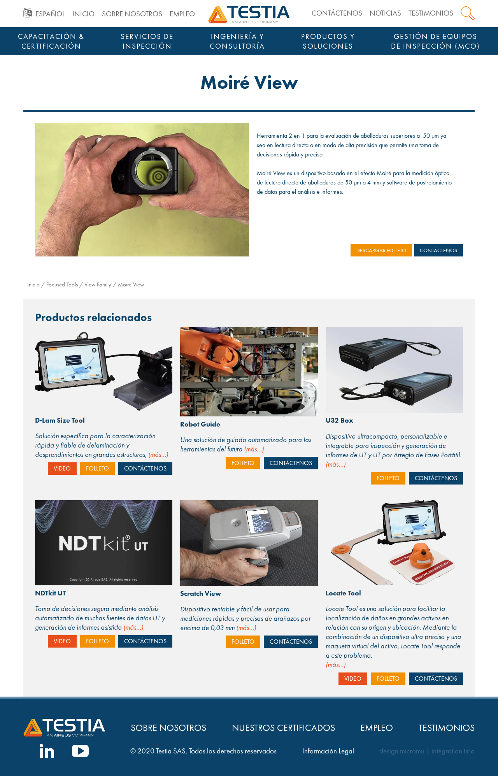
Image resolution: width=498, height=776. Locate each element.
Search (468, 13)
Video (62, 468)
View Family (97, 284)
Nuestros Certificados (283, 728)
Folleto (97, 468)
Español (50, 14)
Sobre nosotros (132, 14)
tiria (469, 751)
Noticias (385, 13)
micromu (412, 751)
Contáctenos (337, 13)
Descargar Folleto (381, 250)
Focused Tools (62, 284)
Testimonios (431, 13)
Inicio (83, 14)
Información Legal (328, 751)
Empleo (182, 14)
